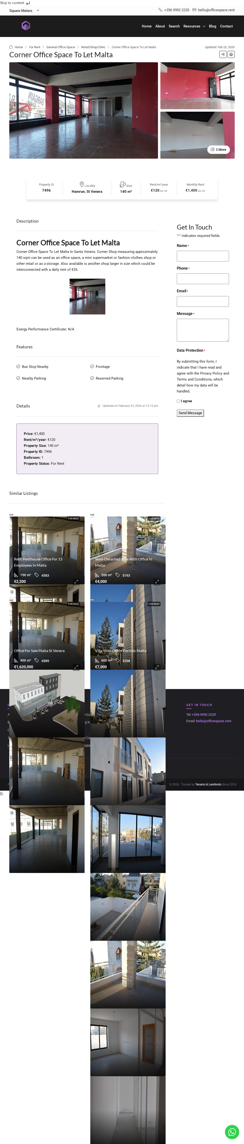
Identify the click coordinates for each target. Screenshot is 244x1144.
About (160, 26)
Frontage (103, 367)
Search (174, 26)
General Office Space (60, 47)
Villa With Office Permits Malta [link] (120, 650)
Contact (226, 26)
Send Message (190, 413)
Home (147, 26)
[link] (47, 550)
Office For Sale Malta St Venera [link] (39, 650)
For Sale (73, 604)
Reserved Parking (109, 378)
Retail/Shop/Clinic (93, 47)
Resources (191, 26)
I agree (186, 401)
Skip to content (12, 3)
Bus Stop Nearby (35, 367)
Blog (212, 26)
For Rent (34, 47)
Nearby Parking (34, 378)
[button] (223, 54)
